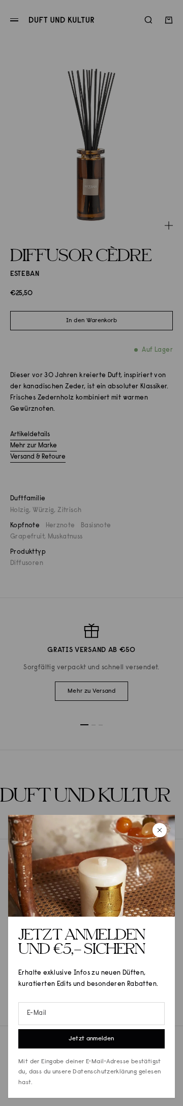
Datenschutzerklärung (105, 1072)
